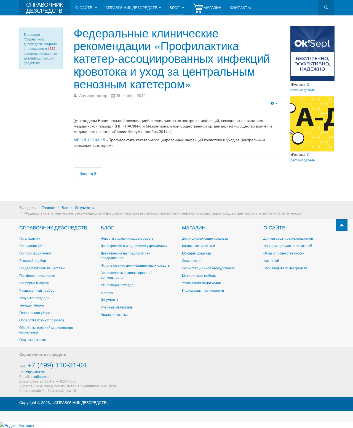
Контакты (240, 7)
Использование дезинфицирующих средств (135, 265)
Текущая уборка (31, 305)
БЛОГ (107, 227)
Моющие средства (196, 253)
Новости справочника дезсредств (127, 238)
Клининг (107, 292)
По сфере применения (37, 275)
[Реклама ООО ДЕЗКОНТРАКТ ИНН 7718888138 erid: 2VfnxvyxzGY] (312, 123)
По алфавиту (29, 238)
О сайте (84, 7)
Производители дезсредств (285, 268)
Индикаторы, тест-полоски (203, 290)
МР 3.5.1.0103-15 (90, 139)
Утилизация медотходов (201, 282)
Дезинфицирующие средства (205, 238)
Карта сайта (273, 260)
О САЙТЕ (274, 227)
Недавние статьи (114, 314)
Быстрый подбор (32, 260)
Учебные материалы (117, 307)
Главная (49, 207)
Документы (85, 207)
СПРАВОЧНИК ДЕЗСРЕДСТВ (53, 227)
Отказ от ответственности (283, 253)
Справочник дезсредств (131, 7)
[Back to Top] (341, 225)
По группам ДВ (30, 245)
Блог (175, 7)
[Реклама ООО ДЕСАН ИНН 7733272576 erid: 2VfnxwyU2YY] (312, 53)
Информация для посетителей (287, 245)
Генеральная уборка (35, 312)
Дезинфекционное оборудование (208, 268)
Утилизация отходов (117, 284)
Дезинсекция (192, 260)
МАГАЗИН (193, 227)
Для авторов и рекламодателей (288, 238)
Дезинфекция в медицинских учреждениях (134, 245)
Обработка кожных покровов (41, 320)
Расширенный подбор (36, 290)
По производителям (35, 253)
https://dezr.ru (35, 371)
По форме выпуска (34, 282)
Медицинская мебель (199, 275)
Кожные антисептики (198, 245)
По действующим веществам (42, 268)
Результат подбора (34, 297)
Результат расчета (34, 339)
